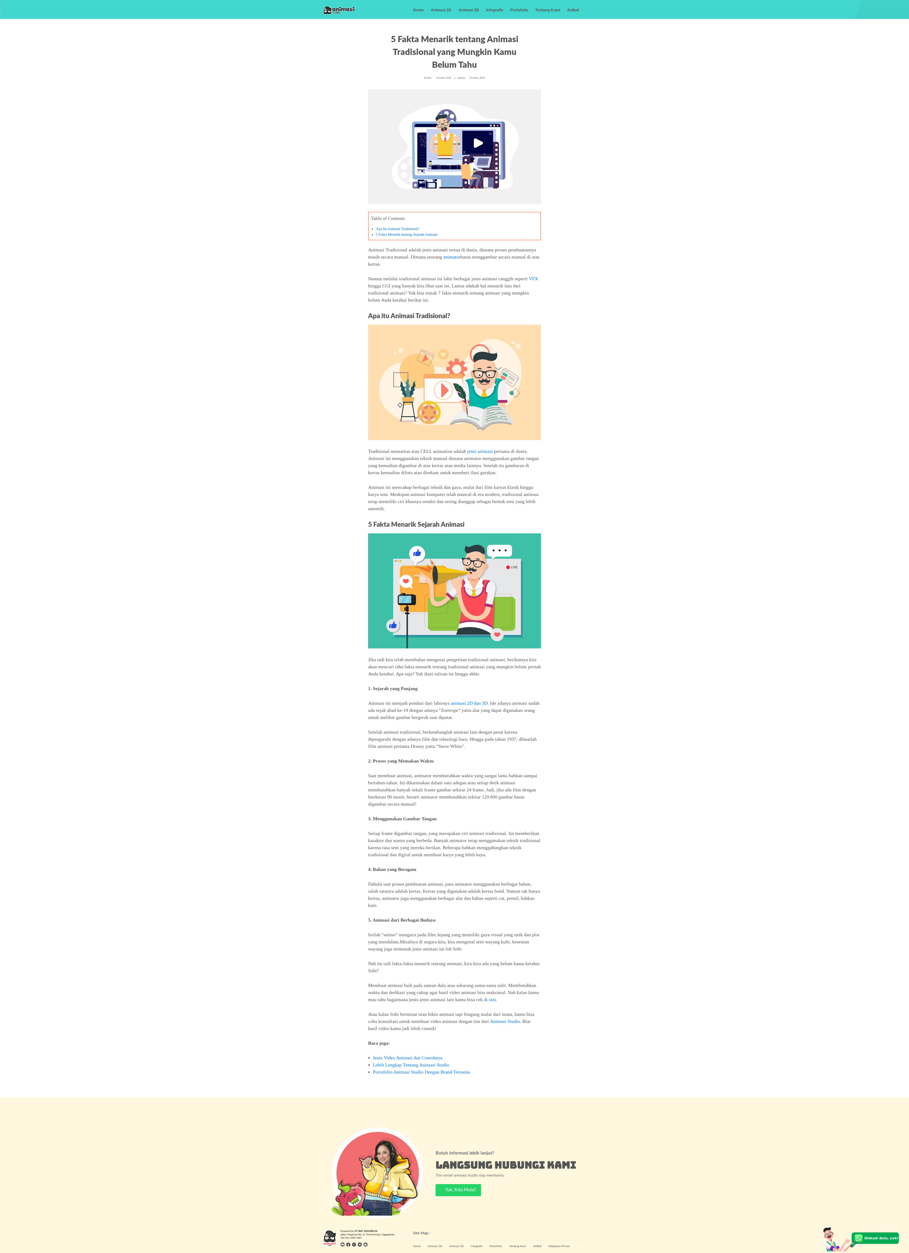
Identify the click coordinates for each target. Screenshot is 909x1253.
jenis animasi (480, 451)
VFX (533, 278)
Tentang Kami (547, 10)
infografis (476, 1246)
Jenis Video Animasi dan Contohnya (407, 1057)
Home (418, 10)
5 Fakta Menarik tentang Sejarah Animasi (406, 234)
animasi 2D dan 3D (469, 703)
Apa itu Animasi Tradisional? (397, 229)
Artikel (573, 10)
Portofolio (519, 10)
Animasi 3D (469, 10)
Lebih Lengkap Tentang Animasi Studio (411, 1064)
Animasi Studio (505, 1021)
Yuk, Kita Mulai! (460, 1190)
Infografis (494, 10)
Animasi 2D (441, 10)
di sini (490, 999)
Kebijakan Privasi (559, 1246)
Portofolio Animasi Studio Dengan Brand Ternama (421, 1072)
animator (451, 256)
